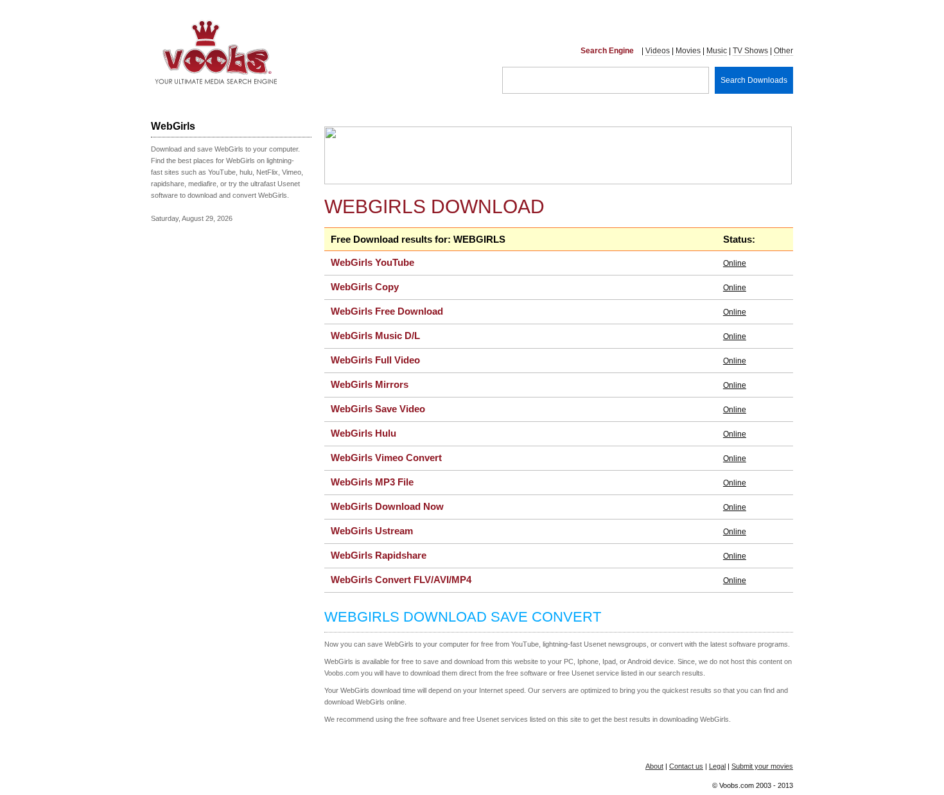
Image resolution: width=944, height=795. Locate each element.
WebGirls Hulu (363, 433)
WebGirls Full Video (375, 359)
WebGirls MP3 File (372, 481)
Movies (688, 50)
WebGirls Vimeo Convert (386, 457)
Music (716, 50)
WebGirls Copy (365, 286)
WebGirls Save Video (378, 408)
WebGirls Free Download (387, 311)
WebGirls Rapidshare (378, 555)
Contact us (686, 766)
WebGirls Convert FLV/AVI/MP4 (401, 579)
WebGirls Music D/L (375, 335)
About (654, 766)
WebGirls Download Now (387, 506)
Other (783, 50)
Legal (717, 766)
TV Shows (750, 50)
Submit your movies (762, 766)
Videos (657, 50)
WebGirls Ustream (372, 530)
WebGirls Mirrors (369, 384)
